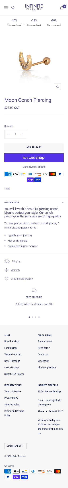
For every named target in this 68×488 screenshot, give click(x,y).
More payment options (34, 166)
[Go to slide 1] (29, 317)
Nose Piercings (11, 341)
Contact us (43, 354)
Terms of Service (12, 391)
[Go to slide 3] (35, 317)
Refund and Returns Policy (14, 413)
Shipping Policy (12, 404)
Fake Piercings (11, 367)
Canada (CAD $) (14, 446)
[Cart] (62, 7)
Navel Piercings (12, 361)
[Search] (13, 7)
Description (11, 202)
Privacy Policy (11, 398)
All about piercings (47, 367)
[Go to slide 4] (39, 317)
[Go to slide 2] (32, 317)
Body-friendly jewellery (22, 278)
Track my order (45, 341)
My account (43, 361)
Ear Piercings (10, 347)
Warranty (15, 270)
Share (7, 188)
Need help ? (44, 347)
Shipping (16, 261)
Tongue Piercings (13, 354)
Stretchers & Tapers (14, 374)
